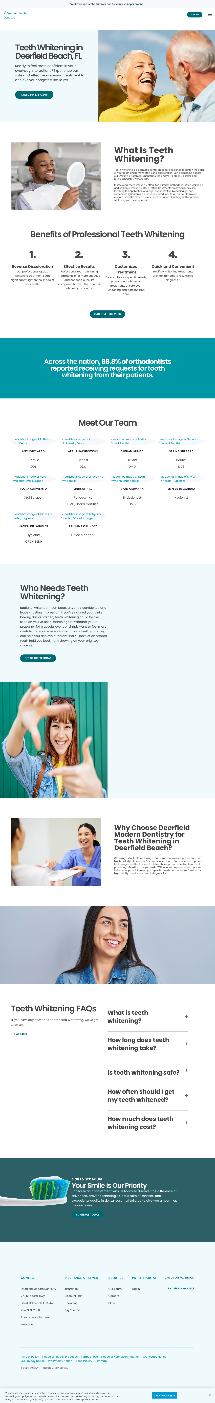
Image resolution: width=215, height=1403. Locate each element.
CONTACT (28, 1278)
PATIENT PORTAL (144, 1278)
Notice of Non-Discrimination (120, 1357)
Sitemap (101, 1361)
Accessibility (84, 1361)
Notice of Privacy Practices (60, 1357)
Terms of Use (89, 1357)
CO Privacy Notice (33, 1361)
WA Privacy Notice (60, 1361)
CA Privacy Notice (154, 1357)
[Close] (209, 1395)
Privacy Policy (30, 1357)
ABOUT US (115, 1278)
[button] (210, 14)
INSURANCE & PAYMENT (82, 1278)
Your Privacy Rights (164, 1395)
